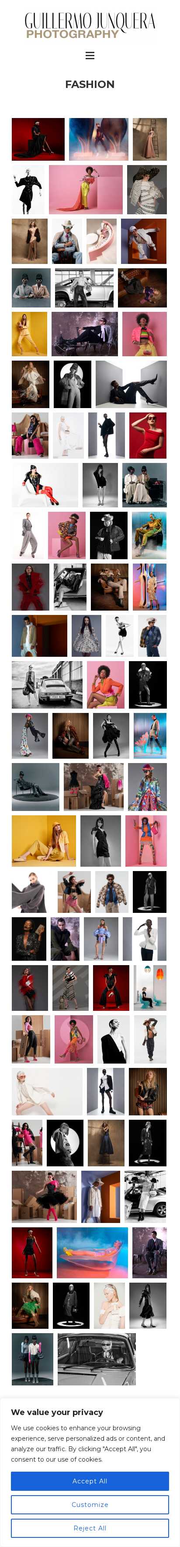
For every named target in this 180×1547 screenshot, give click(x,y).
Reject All (90, 1528)
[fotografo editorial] (86, 636)
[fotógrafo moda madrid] (29, 334)
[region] (90, 1472)
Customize (90, 1505)
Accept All (90, 1481)
